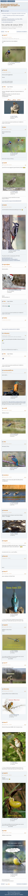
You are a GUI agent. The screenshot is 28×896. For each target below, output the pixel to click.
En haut (2, 884)
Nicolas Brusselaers (11, 19)
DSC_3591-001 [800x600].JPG (14, 62)
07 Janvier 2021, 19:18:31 (7, 832)
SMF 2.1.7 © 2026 (11, 893)
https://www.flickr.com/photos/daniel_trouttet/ (17, 401)
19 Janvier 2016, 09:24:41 (6, 542)
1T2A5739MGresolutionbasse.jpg (14, 290)
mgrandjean (6, 264)
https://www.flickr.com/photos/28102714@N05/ (11, 329)
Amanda (5, 510)
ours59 (5, 408)
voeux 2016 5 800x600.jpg (15, 250)
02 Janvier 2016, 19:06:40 (7, 410)
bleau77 (5, 571)
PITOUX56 (9, 20)
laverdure (5, 475)
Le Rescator (6, 333)
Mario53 (5, 556)
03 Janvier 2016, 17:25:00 (7, 477)
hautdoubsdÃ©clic (8, 370)
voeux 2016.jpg (14, 116)
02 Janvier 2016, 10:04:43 (6, 335)
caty (16, 19)
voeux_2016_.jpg (14, 152)
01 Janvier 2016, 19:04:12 (6, 303)
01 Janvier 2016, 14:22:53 (7, 164)
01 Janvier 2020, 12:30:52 (7, 573)
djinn (4, 127)
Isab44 (5, 163)
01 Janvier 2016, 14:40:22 (7, 207)
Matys (18, 19)
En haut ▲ (18, 891)
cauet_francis (4, 20)
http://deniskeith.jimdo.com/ (7, 258)
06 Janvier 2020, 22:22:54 (6, 664)
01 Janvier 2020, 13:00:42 (7, 627)
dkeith (5, 205)
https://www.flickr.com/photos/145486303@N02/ (11, 260)
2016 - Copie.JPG (14, 533)
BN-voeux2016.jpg (14, 434)
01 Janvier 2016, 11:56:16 (6, 72)
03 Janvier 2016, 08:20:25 (7, 443)
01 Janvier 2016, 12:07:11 (7, 88)
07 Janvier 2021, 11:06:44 (7, 724)
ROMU (21, 19)
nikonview (6, 689)
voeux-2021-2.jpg (14, 818)
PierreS (5, 70)
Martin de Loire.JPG (14, 467)
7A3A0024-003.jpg (14, 502)
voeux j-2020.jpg (14, 650)
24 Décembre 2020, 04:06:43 (8, 691)
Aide (8, 891)
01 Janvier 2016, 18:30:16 (7, 266)
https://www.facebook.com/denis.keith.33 (9, 259)
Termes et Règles (13, 891)
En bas (2, 31)
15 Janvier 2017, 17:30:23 (6, 558)
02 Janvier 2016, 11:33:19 (6, 355)
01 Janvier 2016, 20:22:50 (6, 319)
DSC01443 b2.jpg (14, 613)
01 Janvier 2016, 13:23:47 (7, 129)
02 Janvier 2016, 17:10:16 (7, 372)
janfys (5, 830)
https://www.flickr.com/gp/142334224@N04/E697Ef (11, 200)
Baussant (13, 20)
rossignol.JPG (14, 762)
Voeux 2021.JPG (14, 874)
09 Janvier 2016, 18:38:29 (7, 512)
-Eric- (4, 86)
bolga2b (5, 541)
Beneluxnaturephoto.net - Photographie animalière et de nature (10, 5)
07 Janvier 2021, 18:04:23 (7, 775)
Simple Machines (17, 893)
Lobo (4, 441)
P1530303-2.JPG (14, 191)
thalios (5, 318)
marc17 (5, 35)
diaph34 (5, 625)
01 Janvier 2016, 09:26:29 (7, 37)
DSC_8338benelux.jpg (14, 714)
